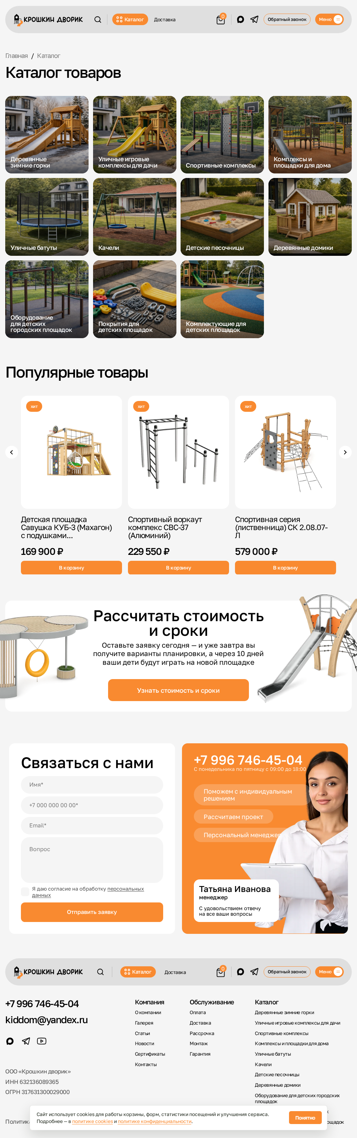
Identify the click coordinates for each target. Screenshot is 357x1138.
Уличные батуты (273, 1054)
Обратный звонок (287, 19)
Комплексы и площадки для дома (292, 1043)
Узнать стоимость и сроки (178, 690)
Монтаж (199, 1043)
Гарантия (200, 1054)
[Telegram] (254, 19)
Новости (144, 1043)
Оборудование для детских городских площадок (297, 1098)
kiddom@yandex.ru (46, 1020)
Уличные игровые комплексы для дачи (297, 1023)
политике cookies (92, 1121)
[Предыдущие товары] (11, 452)
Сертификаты (150, 1054)
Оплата (198, 1012)
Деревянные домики (278, 1085)
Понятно (305, 1118)
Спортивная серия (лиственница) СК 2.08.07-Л (281, 527)
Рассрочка (202, 1033)
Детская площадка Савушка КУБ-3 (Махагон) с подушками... (66, 527)
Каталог (134, 19)
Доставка (165, 19)
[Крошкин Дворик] (48, 20)
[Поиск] (97, 19)
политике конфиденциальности (154, 1121)
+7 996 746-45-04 (248, 759)
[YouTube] (41, 1041)
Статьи (142, 1033)
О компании (148, 1012)
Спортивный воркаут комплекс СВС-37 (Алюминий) (165, 527)
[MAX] (240, 19)
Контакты (146, 1064)
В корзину (71, 567)
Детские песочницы (277, 1074)
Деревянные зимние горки (284, 1012)
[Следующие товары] (345, 452)
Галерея (144, 1023)
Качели (263, 1064)
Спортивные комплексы (282, 1033)
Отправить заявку (92, 911)
